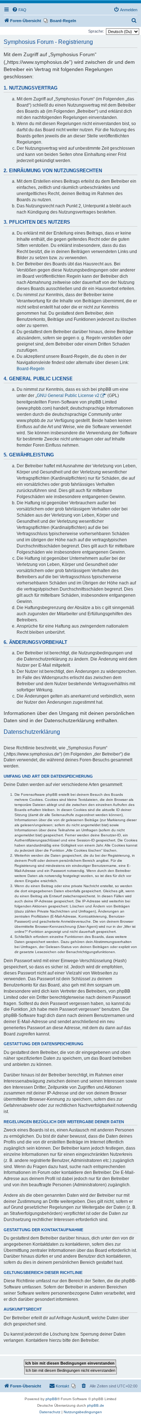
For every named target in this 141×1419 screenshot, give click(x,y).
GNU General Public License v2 (68, 395)
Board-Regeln (30, 368)
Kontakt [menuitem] (62, 1386)
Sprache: (96, 31)
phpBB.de (95, 1405)
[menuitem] (19, 9)
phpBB (51, 1399)
